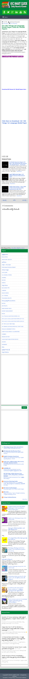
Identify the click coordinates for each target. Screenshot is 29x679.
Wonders (4, 344)
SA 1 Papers (5, 295)
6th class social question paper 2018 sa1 (13, 321)
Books (3, 303)
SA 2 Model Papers (7, 275)
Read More (19, 171)
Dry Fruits (4, 306)
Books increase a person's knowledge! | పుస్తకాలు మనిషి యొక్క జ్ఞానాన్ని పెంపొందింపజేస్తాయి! (17, 600)
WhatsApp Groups (7, 259)
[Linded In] (17, 12)
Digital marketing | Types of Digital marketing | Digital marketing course (14, 493)
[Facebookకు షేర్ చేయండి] (7, 156)
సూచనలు (4, 277)
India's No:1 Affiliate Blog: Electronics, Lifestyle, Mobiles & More (14, 462)
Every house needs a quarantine (10, 331)
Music (3, 313)
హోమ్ (14, 200)
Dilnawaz (14, 676)
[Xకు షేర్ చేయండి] (6, 156)
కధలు (3, 347)
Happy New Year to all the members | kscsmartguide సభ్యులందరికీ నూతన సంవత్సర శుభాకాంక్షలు (13, 628)
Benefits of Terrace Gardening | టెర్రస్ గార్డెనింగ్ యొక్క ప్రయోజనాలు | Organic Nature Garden (14, 617)
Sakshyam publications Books (10, 339)
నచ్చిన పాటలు (5, 285)
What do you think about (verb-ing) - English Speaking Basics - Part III (14, 458)
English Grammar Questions (11, 456)
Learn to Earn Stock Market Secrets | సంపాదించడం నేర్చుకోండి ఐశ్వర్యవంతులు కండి (12, 470)
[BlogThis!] (4, 156)
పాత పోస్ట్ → (24, 200)
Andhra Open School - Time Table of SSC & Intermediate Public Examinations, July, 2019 (17, 188)
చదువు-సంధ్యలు (5, 270)
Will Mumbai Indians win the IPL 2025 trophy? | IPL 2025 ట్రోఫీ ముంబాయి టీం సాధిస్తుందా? (17, 578)
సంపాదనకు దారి (7, 468)
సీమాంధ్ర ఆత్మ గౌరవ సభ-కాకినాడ (8, 300)
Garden (4, 290)
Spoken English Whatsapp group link (12, 448)
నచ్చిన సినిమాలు (5, 352)
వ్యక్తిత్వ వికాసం (5, 254)
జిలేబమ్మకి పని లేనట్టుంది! (7, 559)
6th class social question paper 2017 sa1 (13, 318)
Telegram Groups (7, 298)
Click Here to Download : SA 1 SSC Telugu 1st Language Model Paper (14, 122)
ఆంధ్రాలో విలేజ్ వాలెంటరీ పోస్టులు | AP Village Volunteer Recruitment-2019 (17, 176)
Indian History (6, 336)
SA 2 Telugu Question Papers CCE (11, 316)
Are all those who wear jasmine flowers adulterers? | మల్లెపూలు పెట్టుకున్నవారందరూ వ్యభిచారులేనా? (15, 589)
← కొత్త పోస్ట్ (4, 200)
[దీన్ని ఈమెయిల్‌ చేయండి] (2, 156)
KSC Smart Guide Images (10, 488)
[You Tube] (21, 12)
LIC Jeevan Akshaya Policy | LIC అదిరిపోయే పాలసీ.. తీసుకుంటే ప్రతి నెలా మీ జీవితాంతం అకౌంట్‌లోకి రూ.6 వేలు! (14, 484)
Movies (4, 280)
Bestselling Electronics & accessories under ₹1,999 (14, 464)
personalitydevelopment (9, 267)
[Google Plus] (12, 12)
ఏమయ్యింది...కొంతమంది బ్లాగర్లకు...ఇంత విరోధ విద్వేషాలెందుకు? (16, 528)
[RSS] (25, 12)
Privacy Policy (12, 677)
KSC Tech (6, 492)
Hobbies (4, 334)
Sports (4, 342)
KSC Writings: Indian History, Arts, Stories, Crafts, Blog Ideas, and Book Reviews (14, 475)
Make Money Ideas (7, 308)
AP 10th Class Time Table (8, 324)
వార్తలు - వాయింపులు (6, 264)
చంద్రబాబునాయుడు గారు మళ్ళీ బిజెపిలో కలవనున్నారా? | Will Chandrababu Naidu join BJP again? (16, 508)
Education (5, 23)
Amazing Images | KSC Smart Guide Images (14, 489)
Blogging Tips (6, 288)
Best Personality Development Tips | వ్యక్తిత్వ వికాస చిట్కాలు (14, 478)
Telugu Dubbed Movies (10, 497)
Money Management (7, 311)
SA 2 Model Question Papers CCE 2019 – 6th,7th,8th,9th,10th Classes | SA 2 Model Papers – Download (18, 163)
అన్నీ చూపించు (24, 499)
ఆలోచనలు (4, 262)
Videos (4, 282)
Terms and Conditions (21, 677)
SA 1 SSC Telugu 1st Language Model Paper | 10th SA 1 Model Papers (13, 27)
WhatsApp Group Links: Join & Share (13, 447)
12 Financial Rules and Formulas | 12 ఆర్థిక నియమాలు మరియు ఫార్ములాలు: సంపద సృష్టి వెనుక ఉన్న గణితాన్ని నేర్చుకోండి (13, 638)
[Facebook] (4, 12)
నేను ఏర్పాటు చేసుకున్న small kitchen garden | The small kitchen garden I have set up (16, 549)
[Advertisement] (14, 74)
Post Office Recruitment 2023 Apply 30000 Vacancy (13, 453)
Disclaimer (5, 677)
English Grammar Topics (8, 329)
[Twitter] (8, 12)
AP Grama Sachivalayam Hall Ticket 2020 (12, 326)
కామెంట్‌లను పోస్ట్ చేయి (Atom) (17, 248)
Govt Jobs (4, 272)
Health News (5, 293)
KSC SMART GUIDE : (15, 675)
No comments (13, 23)
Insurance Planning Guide (11, 481)
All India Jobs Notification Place (12, 451)
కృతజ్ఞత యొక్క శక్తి (6, 349)
